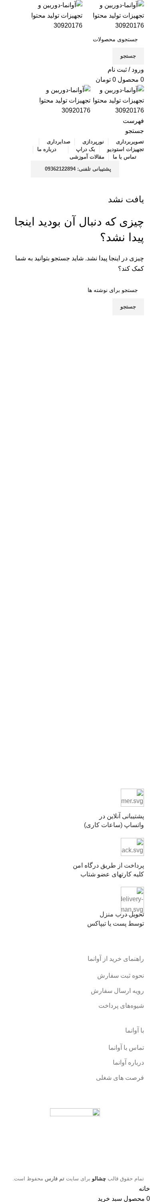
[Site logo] (113, 15)
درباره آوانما (128, 1062)
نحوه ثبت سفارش (120, 975)
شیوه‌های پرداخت (121, 1005)
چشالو (99, 1179)
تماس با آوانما (126, 1047)
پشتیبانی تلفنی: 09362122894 (78, 169)
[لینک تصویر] (75, 1135)
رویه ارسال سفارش (117, 990)
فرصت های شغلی (120, 1077)
